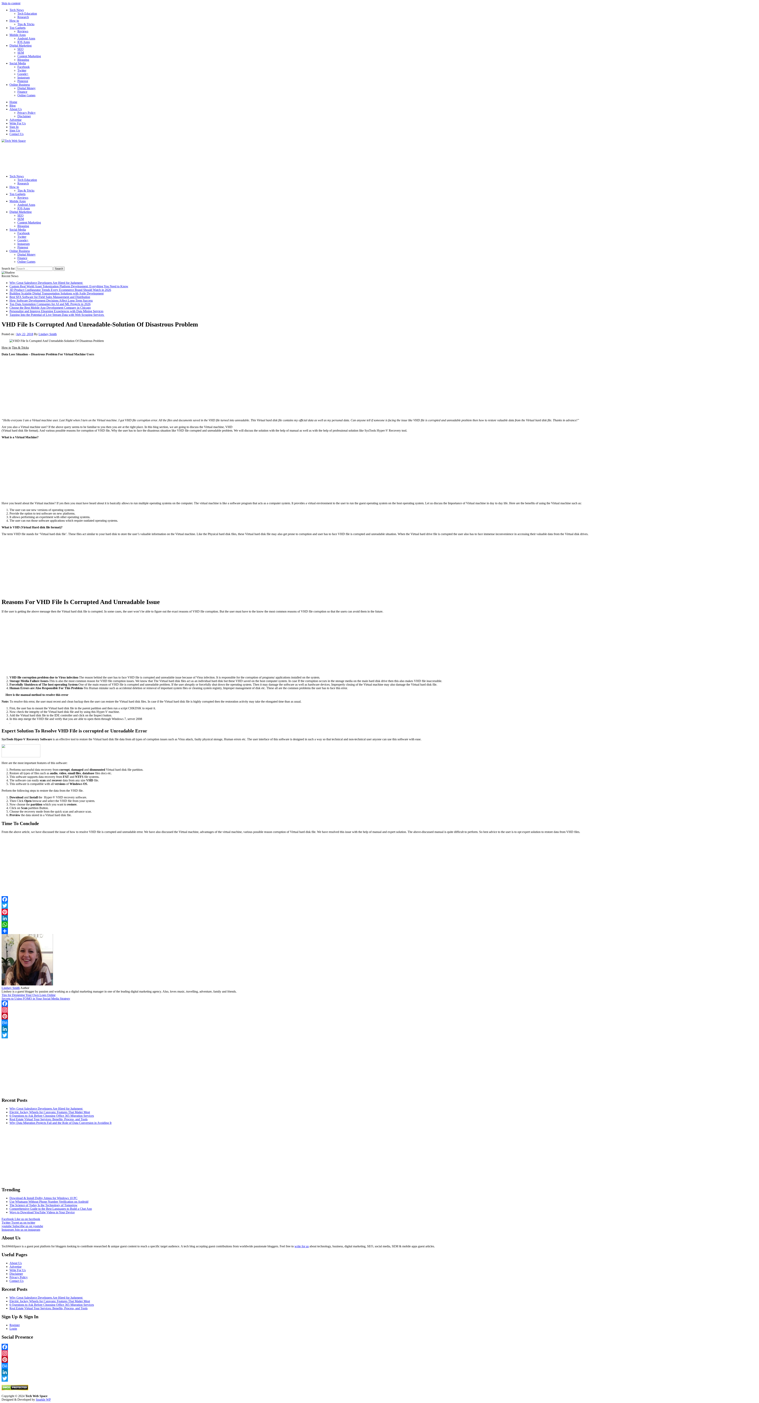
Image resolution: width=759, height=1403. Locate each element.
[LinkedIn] (379, 918)
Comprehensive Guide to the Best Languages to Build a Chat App (50, 1208)
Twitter (21, 70)
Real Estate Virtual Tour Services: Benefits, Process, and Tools (48, 1119)
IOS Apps (23, 42)
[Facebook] (379, 1003)
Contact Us (16, 134)
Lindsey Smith (48, 334)
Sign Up (14, 130)
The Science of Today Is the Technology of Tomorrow (43, 1205)
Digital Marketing (20, 45)
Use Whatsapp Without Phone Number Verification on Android (48, 1201)
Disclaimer (24, 116)
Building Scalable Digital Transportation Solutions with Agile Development (56, 293)
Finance (22, 91)
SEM (20, 52)
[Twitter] (379, 905)
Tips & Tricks (25, 24)
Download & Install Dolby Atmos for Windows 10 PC (43, 1198)
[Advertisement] (120, 157)
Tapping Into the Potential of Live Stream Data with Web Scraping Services (57, 314)
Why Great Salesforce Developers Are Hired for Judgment (46, 282)
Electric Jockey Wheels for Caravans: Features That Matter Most (49, 1112)
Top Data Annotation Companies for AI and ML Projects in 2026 (50, 304)
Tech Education (27, 13)
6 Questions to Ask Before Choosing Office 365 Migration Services (51, 1115)
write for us (302, 1246)
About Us (15, 109)
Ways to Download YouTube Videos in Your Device (42, 1212)
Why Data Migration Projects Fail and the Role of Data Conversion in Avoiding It (60, 1122)
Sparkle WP (43, 1399)
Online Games (26, 95)
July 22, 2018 (24, 334)
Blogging (23, 59)
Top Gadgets (17, 27)
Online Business (19, 84)
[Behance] (379, 1022)
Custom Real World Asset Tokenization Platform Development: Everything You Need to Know (68, 286)
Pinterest (22, 81)
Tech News (16, 10)
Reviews (22, 31)
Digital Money (26, 88)
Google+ (22, 74)
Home (13, 102)
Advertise (15, 119)
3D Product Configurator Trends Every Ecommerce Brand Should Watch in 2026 (60, 290)
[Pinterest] (379, 912)
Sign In (14, 127)
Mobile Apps (17, 35)
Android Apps (26, 38)
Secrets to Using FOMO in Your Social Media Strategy (36, 998)
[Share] (379, 931)
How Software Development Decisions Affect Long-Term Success (51, 300)
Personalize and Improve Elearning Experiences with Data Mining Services (56, 311)
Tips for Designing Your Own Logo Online (29, 995)
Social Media (17, 63)
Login (13, 1328)
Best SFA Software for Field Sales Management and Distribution (49, 297)
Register (14, 1325)
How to (14, 20)
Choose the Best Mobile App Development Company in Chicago (50, 307)
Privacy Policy (26, 112)
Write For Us (17, 123)
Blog (12, 105)
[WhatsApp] (379, 924)
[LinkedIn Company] (379, 1029)
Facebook (23, 67)
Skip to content (11, 3)
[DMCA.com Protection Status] (15, 1389)
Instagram (23, 77)
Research (23, 17)
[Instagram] (379, 1010)
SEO (20, 49)
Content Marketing (29, 56)
